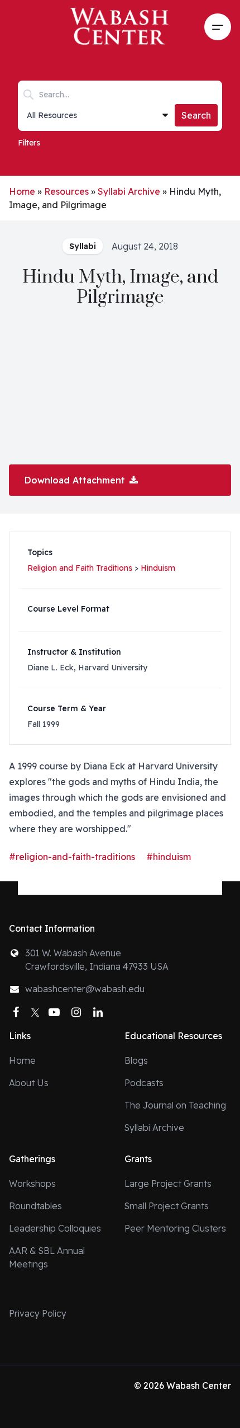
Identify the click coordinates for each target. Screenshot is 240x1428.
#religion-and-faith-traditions (72, 856)
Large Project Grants (168, 1183)
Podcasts (144, 1082)
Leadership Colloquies (55, 1228)
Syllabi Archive (129, 191)
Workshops (32, 1183)
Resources (66, 191)
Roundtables (35, 1205)
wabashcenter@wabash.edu (85, 988)
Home (22, 191)
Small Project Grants (166, 1205)
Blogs (136, 1060)
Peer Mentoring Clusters (175, 1228)
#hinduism (168, 856)
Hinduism (158, 568)
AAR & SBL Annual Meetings (47, 1257)
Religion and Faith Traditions (79, 568)
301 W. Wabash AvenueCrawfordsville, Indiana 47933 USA (97, 959)
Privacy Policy (37, 1313)
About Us (29, 1082)
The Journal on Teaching (175, 1105)
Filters (29, 143)
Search (196, 115)
